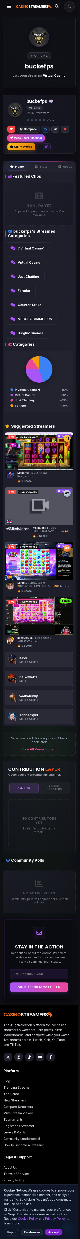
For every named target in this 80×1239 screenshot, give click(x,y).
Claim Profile (23, 146)
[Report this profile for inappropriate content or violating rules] (65, 129)
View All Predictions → (39, 749)
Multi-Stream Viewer (18, 1113)
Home (19, 166)
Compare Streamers (18, 1107)
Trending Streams (17, 1087)
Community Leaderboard (22, 1139)
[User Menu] (69, 6)
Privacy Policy (14, 1180)
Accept (53, 1232)
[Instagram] (18, 1057)
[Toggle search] (57, 6)
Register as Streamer (19, 1126)
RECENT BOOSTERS (54, 787)
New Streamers (15, 1100)
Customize (32, 1232)
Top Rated (11, 1094)
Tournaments (13, 1119)
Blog (7, 1081)
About (67, 166)
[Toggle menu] (9, 6)
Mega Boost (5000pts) (28, 138)
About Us (10, 1167)
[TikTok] (29, 1057)
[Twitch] (47, 146)
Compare (30, 129)
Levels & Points (15, 1132)
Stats (44, 166)
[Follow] (11, 129)
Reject (11, 1232)
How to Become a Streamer (24, 1145)
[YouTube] (40, 1057)
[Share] (55, 129)
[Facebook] (50, 1057)
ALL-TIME (24, 787)
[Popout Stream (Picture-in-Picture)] (46, 129)
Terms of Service (16, 1174)
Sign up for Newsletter (39, 987)
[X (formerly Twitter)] (8, 1057)
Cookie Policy (28, 1218)
